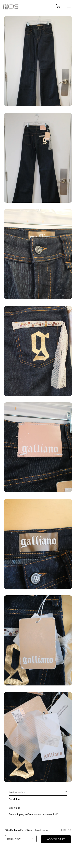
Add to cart (56, 839)
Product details (17, 792)
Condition (14, 799)
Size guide (14, 807)
